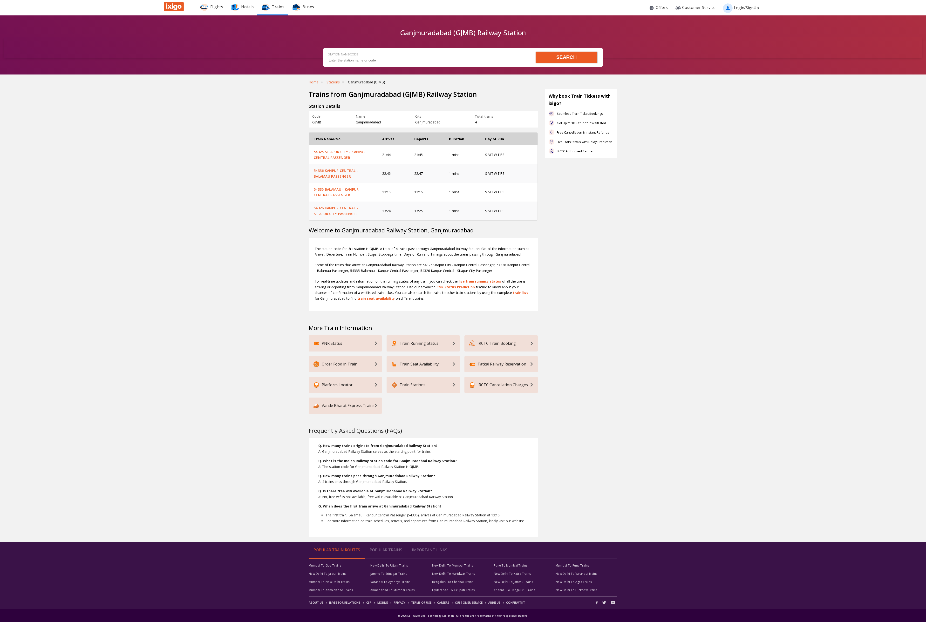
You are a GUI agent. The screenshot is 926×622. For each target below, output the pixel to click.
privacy (399, 603)
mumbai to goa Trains (325, 565)
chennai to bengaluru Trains (514, 590)
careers (443, 603)
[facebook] (598, 603)
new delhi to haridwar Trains (453, 574)
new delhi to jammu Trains (513, 582)
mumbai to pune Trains (572, 565)
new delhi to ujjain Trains (389, 565)
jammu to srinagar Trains (388, 574)
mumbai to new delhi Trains (329, 582)
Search (566, 57)
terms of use (421, 603)
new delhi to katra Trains (512, 574)
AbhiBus (494, 603)
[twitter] (604, 603)
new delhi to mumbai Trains (452, 565)
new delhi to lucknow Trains (576, 590)
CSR (369, 603)
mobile (382, 603)
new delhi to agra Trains (574, 582)
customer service (469, 603)
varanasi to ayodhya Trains (390, 582)
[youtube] (613, 603)
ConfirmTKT (515, 603)
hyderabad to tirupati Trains (453, 590)
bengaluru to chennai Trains (452, 582)
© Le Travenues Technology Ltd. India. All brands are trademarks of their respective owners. (463, 615)
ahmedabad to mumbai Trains (392, 590)
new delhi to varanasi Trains (576, 574)
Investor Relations (344, 603)
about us (316, 603)
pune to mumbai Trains (510, 565)
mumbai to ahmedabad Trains (331, 590)
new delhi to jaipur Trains (328, 574)
